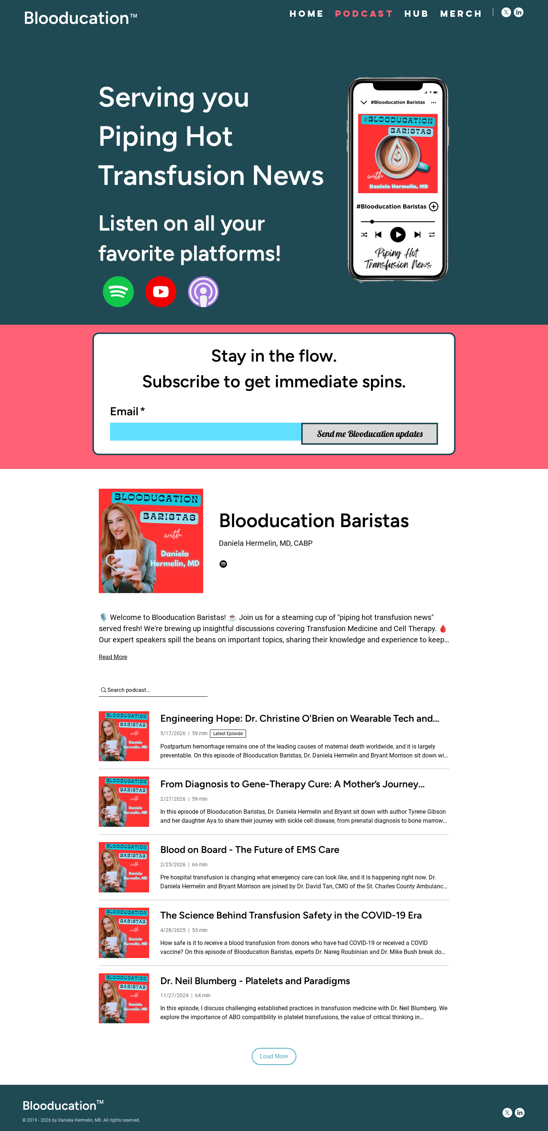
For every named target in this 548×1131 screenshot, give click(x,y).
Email (127, 411)
